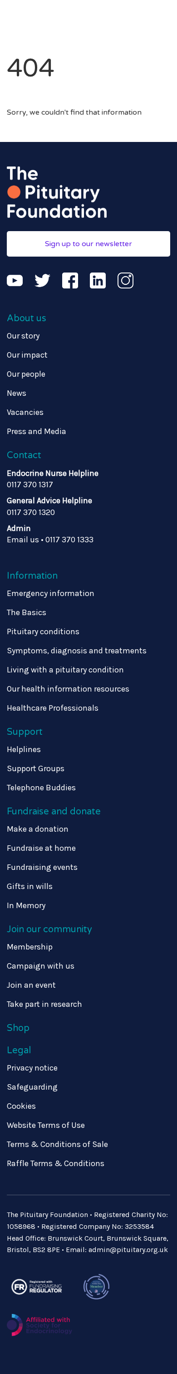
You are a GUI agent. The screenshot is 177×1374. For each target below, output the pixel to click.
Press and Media (36, 431)
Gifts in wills (30, 886)
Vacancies (25, 412)
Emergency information (50, 593)
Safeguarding (32, 1087)
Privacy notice (32, 1068)
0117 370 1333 (69, 540)
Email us (23, 540)
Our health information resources (68, 689)
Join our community (49, 929)
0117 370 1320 (31, 512)
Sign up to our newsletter (88, 243)
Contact (24, 455)
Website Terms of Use (46, 1125)
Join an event (31, 985)
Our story (23, 336)
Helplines (24, 749)
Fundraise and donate (54, 811)
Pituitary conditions (43, 631)
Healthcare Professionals (52, 708)
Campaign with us (40, 966)
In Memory (26, 905)
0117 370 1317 (30, 485)
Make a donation (38, 829)
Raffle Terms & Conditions (55, 1163)
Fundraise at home (41, 848)
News (16, 393)
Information (32, 576)
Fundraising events (42, 867)
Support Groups (35, 768)
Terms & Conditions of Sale (57, 1144)
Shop (18, 1028)
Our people (26, 374)
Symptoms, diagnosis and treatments (77, 651)
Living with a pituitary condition (65, 670)
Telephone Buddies (41, 788)
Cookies (21, 1106)
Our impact (27, 355)
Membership (30, 947)
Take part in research (44, 1004)
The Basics (26, 612)
